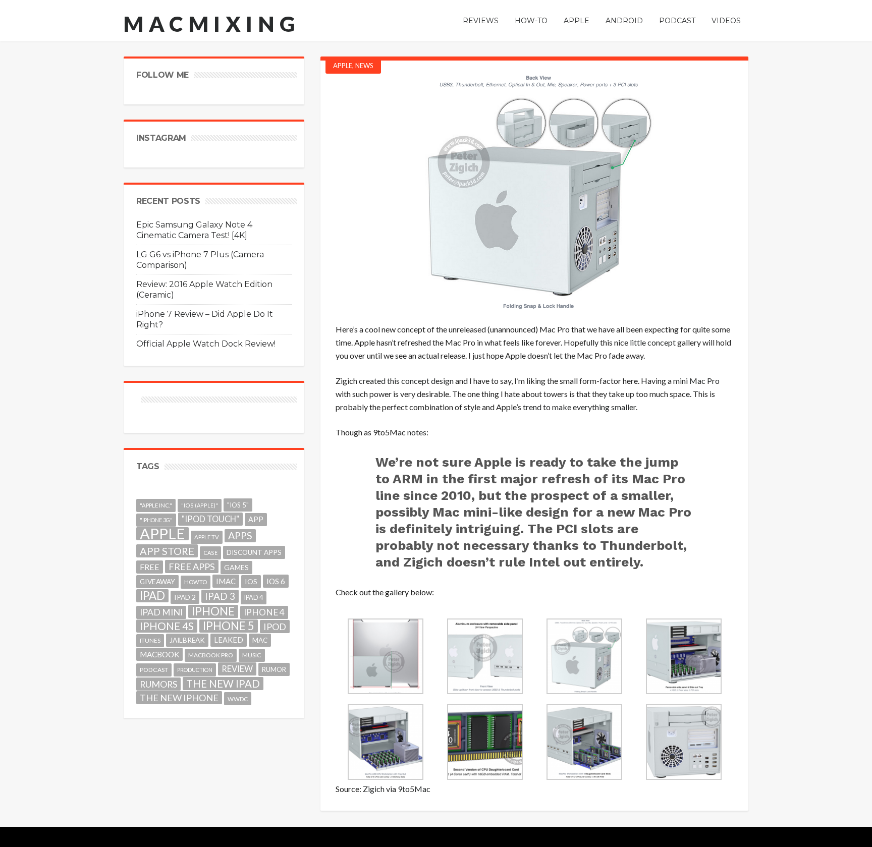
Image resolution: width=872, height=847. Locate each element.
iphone (213, 611)
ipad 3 (220, 596)
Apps (240, 535)
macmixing (212, 23)
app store (167, 551)
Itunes (150, 640)
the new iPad (223, 683)
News (364, 66)
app (255, 519)
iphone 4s (167, 625)
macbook (159, 654)
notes (416, 432)
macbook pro (210, 655)
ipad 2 (185, 597)
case (210, 552)
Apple (342, 66)
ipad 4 (253, 597)
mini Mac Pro (696, 380)
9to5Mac (414, 789)
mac (259, 640)
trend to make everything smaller (579, 407)
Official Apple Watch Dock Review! (206, 344)
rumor (274, 669)
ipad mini (161, 612)
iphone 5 (228, 626)
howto (195, 582)
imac (226, 581)
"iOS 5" (238, 505)
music (251, 655)
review (237, 668)
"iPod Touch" (210, 519)
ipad (152, 595)
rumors (158, 684)
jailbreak (187, 640)
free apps (192, 566)
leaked (228, 640)
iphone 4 (264, 612)
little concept (653, 342)
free (149, 567)
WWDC (238, 698)
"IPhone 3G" (156, 520)
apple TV (206, 537)
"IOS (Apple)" (199, 505)
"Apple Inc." (156, 505)
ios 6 (275, 581)
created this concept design (406, 380)
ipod (274, 626)
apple (162, 533)
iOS (251, 581)
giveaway (157, 581)
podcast (154, 669)
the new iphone (179, 697)
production (194, 669)
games (236, 567)
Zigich (374, 789)
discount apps (254, 552)
